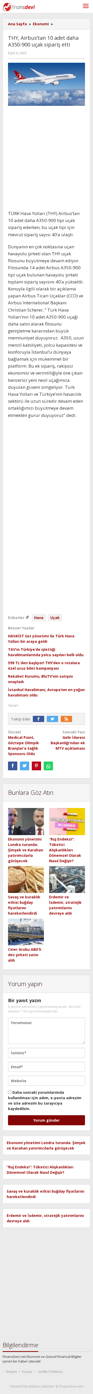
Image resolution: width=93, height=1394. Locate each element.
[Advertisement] (46, 158)
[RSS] (68, 719)
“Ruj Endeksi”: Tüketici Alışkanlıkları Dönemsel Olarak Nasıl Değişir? (65, 850)
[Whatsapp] (48, 766)
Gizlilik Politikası (50, 1371)
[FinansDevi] (19, 6)
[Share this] (12, 766)
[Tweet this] (24, 766)
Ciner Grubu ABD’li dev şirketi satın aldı (24, 955)
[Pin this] (36, 766)
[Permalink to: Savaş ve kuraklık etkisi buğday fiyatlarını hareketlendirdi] (26, 879)
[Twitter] (54, 719)
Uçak (55, 617)
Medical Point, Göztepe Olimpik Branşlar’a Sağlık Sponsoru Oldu (23, 743)
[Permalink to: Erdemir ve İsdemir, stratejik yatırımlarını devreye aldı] (67, 879)
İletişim (11, 1371)
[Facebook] (40, 719)
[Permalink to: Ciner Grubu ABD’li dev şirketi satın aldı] (26, 932)
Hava (38, 617)
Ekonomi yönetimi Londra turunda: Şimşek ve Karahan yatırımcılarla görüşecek (25, 850)
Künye (27, 1371)
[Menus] (85, 6)
